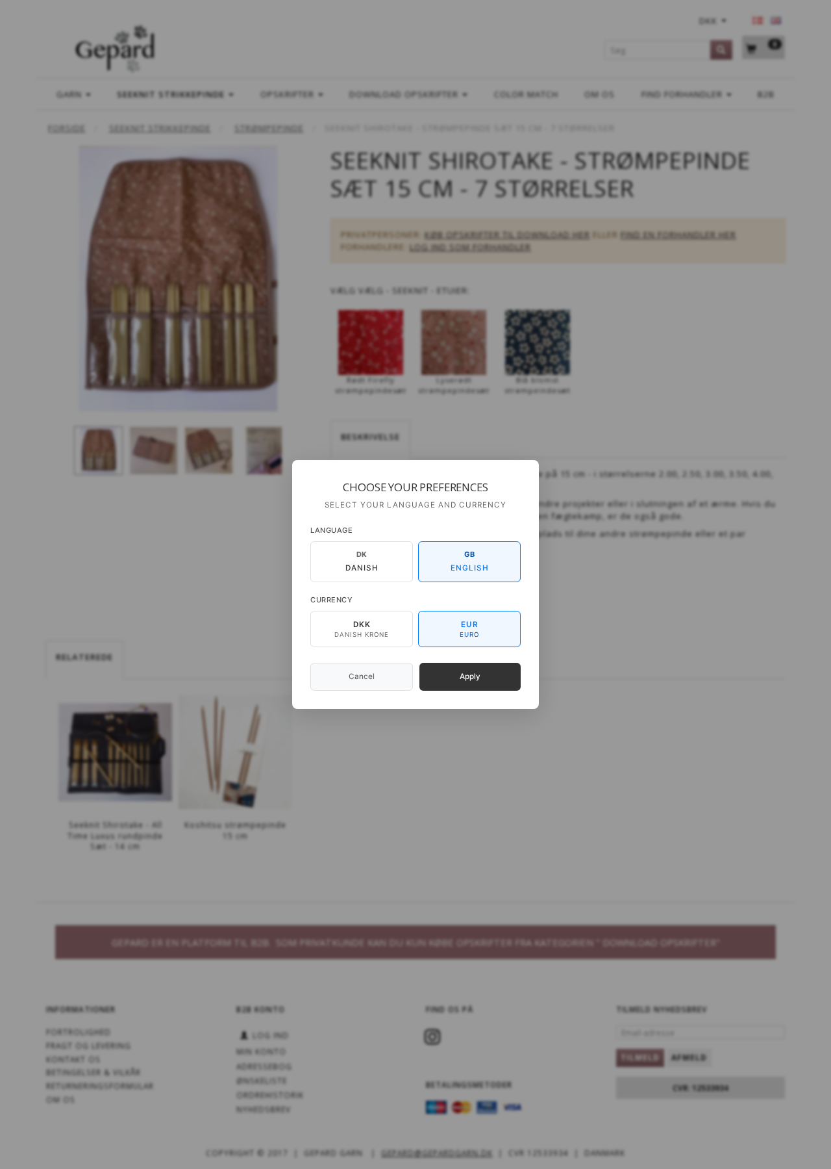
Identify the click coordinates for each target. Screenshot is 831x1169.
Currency (331, 599)
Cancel (362, 676)
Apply (470, 676)
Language (331, 530)
